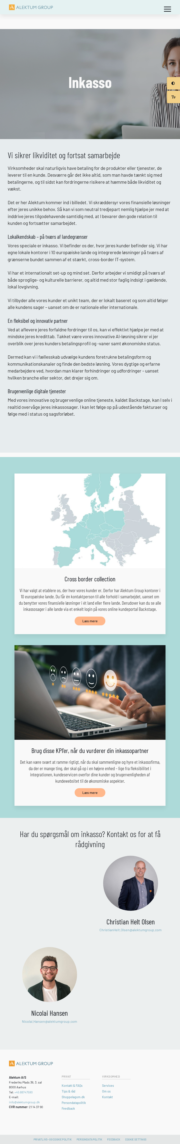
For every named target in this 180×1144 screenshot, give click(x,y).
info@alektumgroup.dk (24, 1102)
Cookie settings (136, 1139)
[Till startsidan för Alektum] (31, 7)
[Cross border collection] (90, 521)
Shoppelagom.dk (73, 1097)
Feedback (68, 1108)
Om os (106, 1091)
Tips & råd (68, 1091)
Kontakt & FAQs (72, 1085)
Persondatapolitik (74, 1103)
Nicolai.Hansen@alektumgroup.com (49, 1021)
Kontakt (107, 1097)
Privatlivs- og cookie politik (53, 1139)
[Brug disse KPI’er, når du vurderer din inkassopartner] (90, 692)
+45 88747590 (23, 1092)
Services (108, 1085)
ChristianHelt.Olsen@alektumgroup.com (130, 930)
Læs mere (90, 621)
